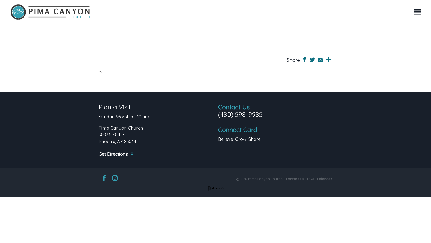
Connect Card (237, 130)
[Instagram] (115, 178)
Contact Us (234, 107)
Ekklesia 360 (215, 188)
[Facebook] (104, 178)
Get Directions (114, 154)
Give (310, 179)
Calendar (324, 179)
